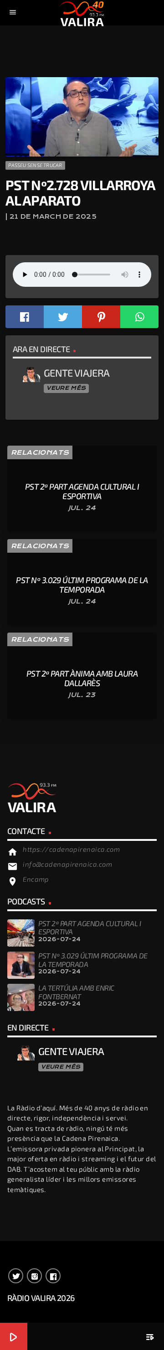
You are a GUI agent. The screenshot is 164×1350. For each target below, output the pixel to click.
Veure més (66, 388)
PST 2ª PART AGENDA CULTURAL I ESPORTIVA (89, 927)
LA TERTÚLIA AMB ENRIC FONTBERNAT (76, 991)
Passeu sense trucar (35, 165)
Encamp (36, 879)
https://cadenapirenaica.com (71, 849)
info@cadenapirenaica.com (67, 864)
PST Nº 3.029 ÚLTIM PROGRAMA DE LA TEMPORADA (93, 959)
